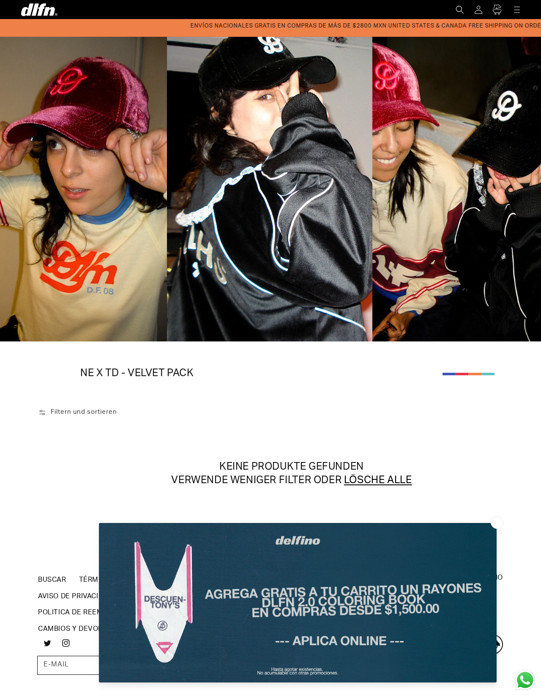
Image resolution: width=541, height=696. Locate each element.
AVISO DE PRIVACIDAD (75, 597)
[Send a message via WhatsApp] (525, 680)
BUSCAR (52, 580)
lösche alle (378, 481)
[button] (460, 9)
